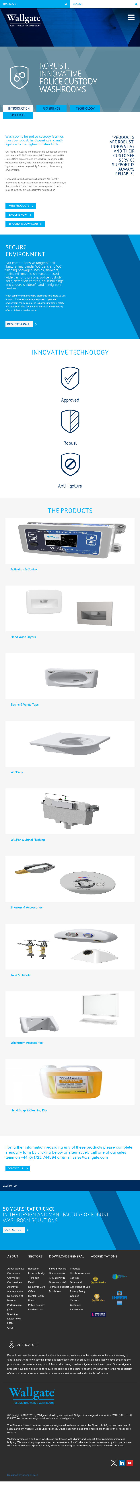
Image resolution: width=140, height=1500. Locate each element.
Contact (74, 1277)
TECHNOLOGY (85, 108)
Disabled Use (35, 1309)
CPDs (10, 1327)
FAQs (10, 1323)
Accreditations (15, 1291)
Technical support (59, 1286)
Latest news (14, 1318)
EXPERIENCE (51, 108)
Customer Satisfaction (76, 1307)
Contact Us (13, 1229)
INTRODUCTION (19, 108)
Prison (31, 1300)
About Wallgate (15, 1268)
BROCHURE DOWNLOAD (23, 223)
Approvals (13, 1286)
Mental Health (36, 1295)
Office (31, 1291)
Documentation (57, 1273)
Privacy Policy (77, 1291)
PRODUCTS (17, 115)
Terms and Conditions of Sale (80, 1284)
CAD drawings (57, 1277)
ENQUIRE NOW (18, 214)
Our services (14, 1282)
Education (33, 1268)
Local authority (36, 1273)
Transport (33, 1277)
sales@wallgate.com (90, 1157)
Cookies (74, 1295)
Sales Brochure (57, 1268)
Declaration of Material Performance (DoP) (15, 1302)
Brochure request (80, 1273)
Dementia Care (36, 1286)
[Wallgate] (23, 20)
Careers (74, 1300)
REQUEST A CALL (18, 324)
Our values (13, 1277)
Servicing (12, 1314)
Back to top (10, 1186)
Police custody (36, 1305)
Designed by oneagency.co (22, 1475)
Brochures (55, 1291)
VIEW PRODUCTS (19, 205)
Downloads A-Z (57, 1282)
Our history (13, 1273)
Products (75, 1268)
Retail (31, 1282)
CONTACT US (15, 1168)
